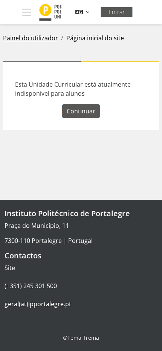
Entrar (117, 12)
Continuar (81, 111)
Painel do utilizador (30, 38)
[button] (82, 12)
